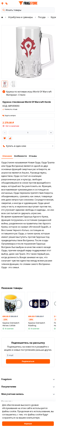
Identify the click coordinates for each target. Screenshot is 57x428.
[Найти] (3, 10)
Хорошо (28, 423)
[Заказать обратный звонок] (7, 3)
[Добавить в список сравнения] (10, 138)
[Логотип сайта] (28, 3)
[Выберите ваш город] (2, 3)
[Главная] (2, 17)
